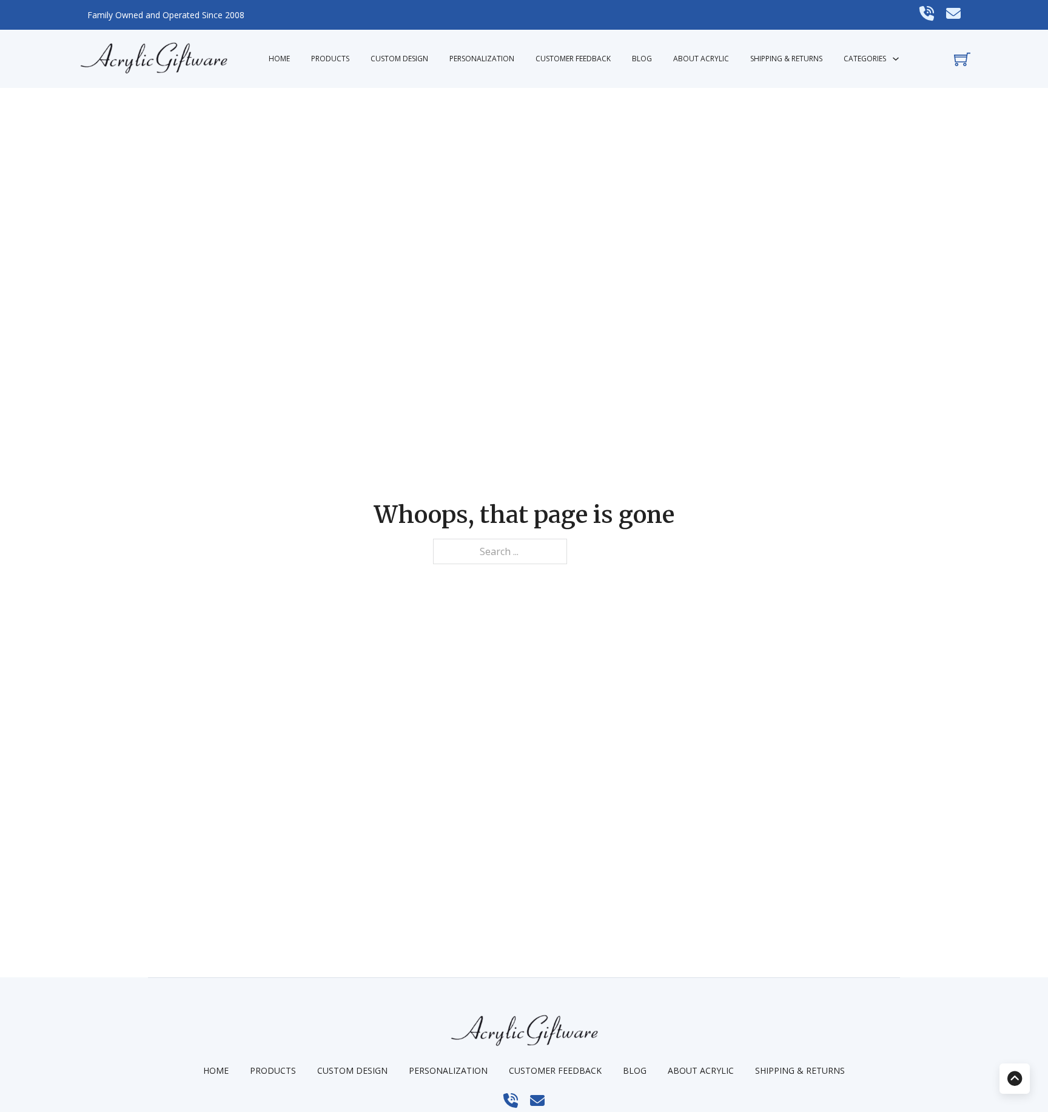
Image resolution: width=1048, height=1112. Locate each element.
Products (330, 58)
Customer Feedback (573, 58)
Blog (642, 58)
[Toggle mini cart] (962, 59)
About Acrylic (701, 58)
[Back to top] (1014, 1078)
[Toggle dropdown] (895, 58)
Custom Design (399, 58)
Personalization (481, 58)
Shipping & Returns (786, 58)
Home (279, 58)
